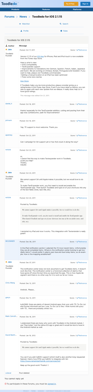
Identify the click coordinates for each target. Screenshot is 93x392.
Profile (25, 31)
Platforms (77, 9)
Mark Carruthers (12, 316)
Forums (10, 16)
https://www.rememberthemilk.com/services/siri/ (40, 361)
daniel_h (8, 104)
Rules (65, 31)
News (23, 16)
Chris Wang (10, 283)
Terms (33, 391)
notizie (8, 150)
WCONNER (10, 241)
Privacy (26, 391)
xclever (8, 373)
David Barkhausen (12, 335)
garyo (7, 297)
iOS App (40, 56)
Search (65, 24)
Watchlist (26, 24)
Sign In (85, 4)
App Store (24, 81)
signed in (52, 384)
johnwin (8, 120)
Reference (83, 50)
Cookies (41, 391)
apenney (8, 135)
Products (15, 9)
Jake (10, 49)
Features (46, 9)
